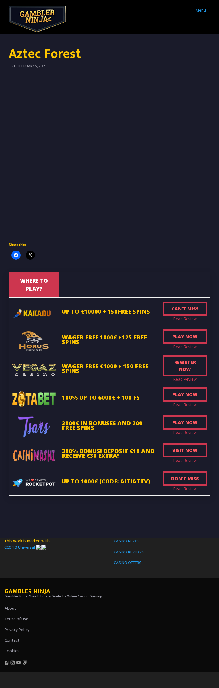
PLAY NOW (185, 336)
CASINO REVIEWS (129, 551)
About (10, 608)
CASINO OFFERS (127, 562)
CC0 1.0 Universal (20, 547)
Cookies (12, 650)
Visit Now (185, 450)
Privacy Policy (17, 629)
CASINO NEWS (126, 540)
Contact (12, 640)
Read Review (185, 318)
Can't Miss (185, 309)
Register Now (185, 365)
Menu (200, 10)
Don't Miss (185, 478)
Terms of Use (16, 618)
